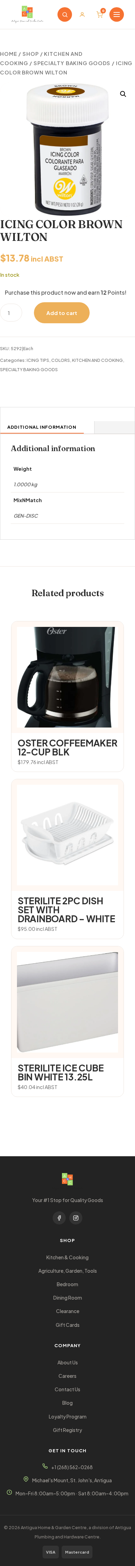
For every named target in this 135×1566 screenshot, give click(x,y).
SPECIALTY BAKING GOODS (72, 63)
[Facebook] (59, 1217)
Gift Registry (67, 1430)
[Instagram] (75, 1217)
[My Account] (82, 14)
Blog (67, 1403)
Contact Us (67, 1389)
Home (8, 54)
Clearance (67, 1311)
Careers (67, 1376)
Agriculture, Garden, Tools (67, 1271)
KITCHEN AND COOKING (97, 360)
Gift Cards (68, 1325)
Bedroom (67, 1284)
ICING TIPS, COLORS (48, 360)
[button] (123, 94)
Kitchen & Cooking (67, 1257)
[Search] (64, 14)
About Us (67, 1362)
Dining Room (67, 1298)
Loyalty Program (68, 1417)
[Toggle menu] (116, 14)
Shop (30, 54)
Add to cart (61, 312)
